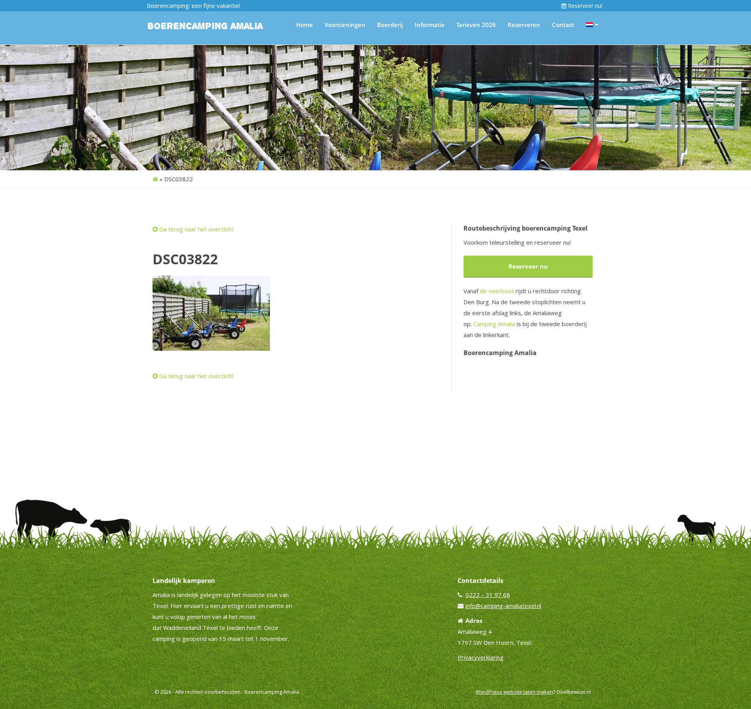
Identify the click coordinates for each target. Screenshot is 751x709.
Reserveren (524, 25)
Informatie (430, 25)
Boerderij (390, 25)
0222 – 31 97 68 (487, 595)
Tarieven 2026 (476, 25)
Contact (563, 25)
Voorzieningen (345, 25)
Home (304, 25)
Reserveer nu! (584, 5)
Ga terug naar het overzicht (196, 229)
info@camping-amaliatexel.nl (503, 606)
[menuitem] (592, 24)
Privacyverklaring (480, 657)
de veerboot (497, 291)
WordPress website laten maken (514, 691)
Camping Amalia (494, 324)
